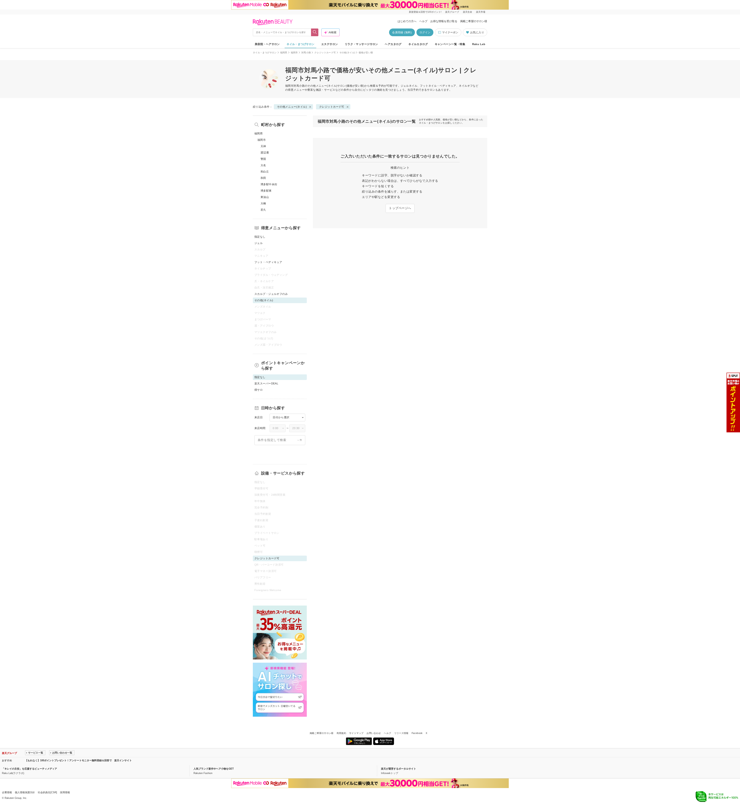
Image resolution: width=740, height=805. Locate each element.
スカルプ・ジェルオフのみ (271, 293)
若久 (263, 209)
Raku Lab (478, 44)
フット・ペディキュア (268, 262)
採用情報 (65, 792)
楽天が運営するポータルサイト (398, 768)
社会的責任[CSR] (47, 792)
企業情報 (7, 792)
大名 (263, 165)
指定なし (260, 236)
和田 (263, 177)
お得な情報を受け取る (443, 21)
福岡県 (283, 52)
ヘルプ (423, 21)
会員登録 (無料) (402, 32)
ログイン (425, 32)
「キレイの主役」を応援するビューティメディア (29, 768)
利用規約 (341, 733)
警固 (263, 158)
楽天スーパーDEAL (266, 383)
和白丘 (265, 171)
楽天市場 (480, 12)
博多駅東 (266, 190)
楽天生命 (467, 12)
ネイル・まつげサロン (300, 44)
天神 (263, 146)
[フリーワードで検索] (315, 32)
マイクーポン (450, 32)
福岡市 (294, 52)
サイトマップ (356, 733)
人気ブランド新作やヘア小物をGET (213, 768)
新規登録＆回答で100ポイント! (425, 12)
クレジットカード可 (325, 52)
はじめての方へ (407, 21)
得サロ (258, 389)
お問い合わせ (374, 733)
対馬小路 (306, 52)
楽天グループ (452, 12)
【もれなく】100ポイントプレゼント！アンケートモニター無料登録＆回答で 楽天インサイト (78, 760)
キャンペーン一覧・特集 (450, 44)
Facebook (417, 733)
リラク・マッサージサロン (361, 44)
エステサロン (329, 44)
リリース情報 (401, 733)
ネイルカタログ (418, 44)
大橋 (263, 203)
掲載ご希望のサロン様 (473, 21)
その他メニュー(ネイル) (322, 85)
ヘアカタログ (393, 44)
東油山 (265, 197)
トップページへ (400, 208)
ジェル (258, 243)
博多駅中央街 (269, 184)
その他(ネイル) (347, 52)
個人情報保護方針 (25, 792)
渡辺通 (265, 152)
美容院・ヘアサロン (267, 44)
